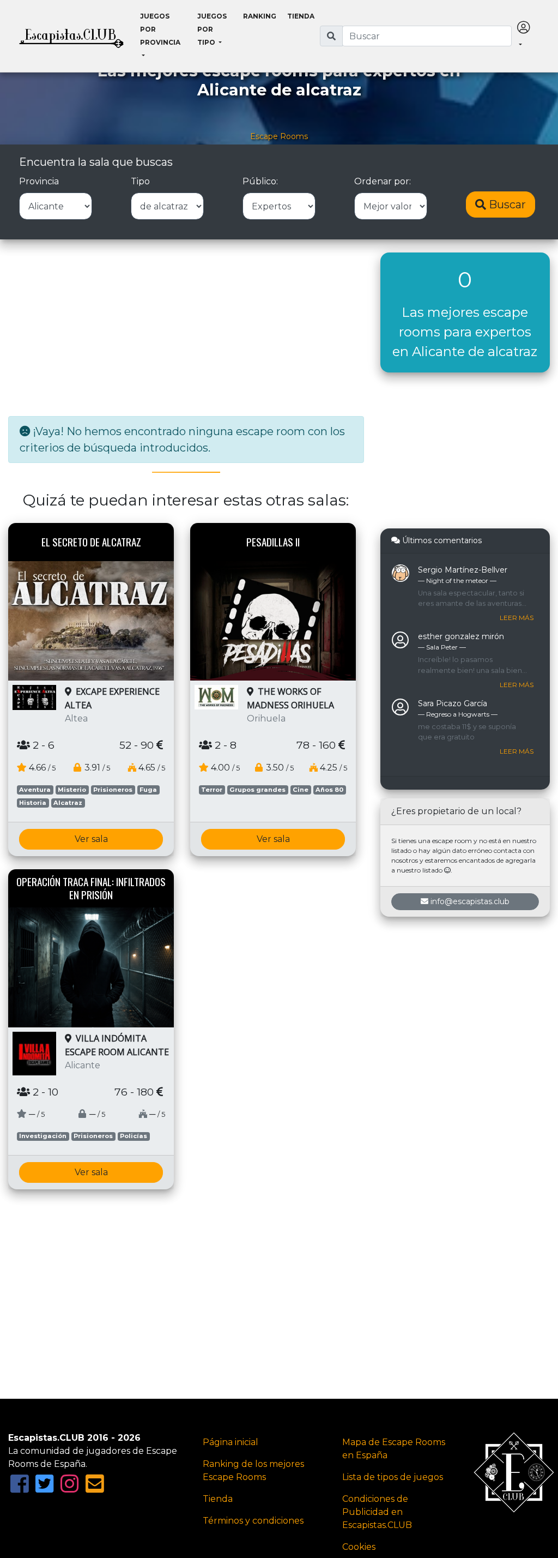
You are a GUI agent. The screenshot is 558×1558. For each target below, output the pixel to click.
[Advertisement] (186, 328)
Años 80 (329, 789)
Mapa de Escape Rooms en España (393, 1448)
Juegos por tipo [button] (212, 29)
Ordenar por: (382, 181)
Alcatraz (67, 803)
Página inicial (230, 1442)
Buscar (506, 204)
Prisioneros (112, 789)
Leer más (516, 617)
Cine (300, 789)
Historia (32, 803)
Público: (260, 181)
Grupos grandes (257, 789)
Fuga (148, 789)
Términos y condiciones (253, 1520)
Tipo (140, 181)
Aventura (35, 789)
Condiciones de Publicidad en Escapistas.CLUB (377, 1512)
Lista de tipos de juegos (392, 1477)
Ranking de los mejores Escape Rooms (253, 1470)
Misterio (72, 789)
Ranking (259, 16)
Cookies (358, 1547)
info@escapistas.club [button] (470, 901)
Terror (211, 789)
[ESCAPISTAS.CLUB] (71, 36)
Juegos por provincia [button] (160, 29)
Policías (133, 1136)
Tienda (300, 16)
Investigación (42, 1136)
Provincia (39, 181)
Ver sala (91, 839)
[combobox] (427, 36)
